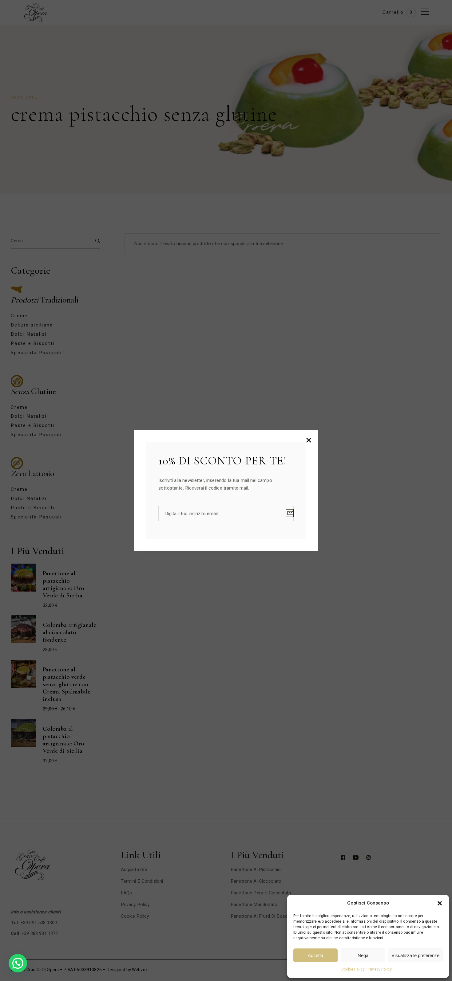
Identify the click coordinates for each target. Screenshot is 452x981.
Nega (363, 955)
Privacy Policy (380, 969)
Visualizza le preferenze (415, 955)
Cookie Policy (353, 969)
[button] (440, 903)
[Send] (290, 513)
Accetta (315, 955)
